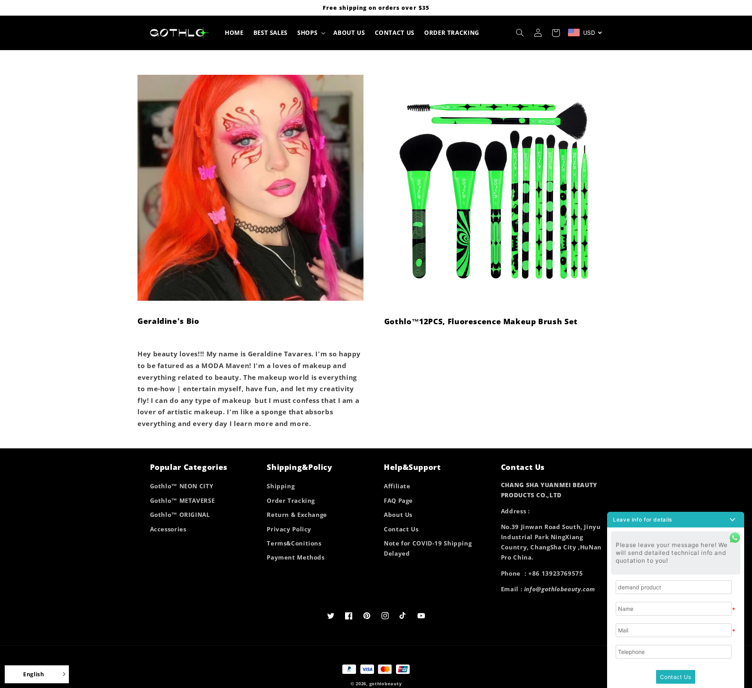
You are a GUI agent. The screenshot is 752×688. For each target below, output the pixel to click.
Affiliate (397, 486)
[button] (311, 33)
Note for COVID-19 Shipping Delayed (428, 548)
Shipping (281, 486)
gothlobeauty (385, 683)
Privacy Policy (289, 529)
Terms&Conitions (294, 543)
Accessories (168, 529)
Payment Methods (295, 557)
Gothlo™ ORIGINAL (180, 514)
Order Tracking (291, 500)
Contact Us (401, 529)
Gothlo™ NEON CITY (181, 486)
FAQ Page (398, 500)
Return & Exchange (297, 514)
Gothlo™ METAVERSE (182, 500)
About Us (398, 514)
